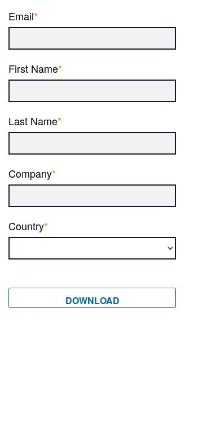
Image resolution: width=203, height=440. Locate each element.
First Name (33, 67)
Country (26, 224)
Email (21, 14)
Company (30, 172)
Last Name (33, 119)
